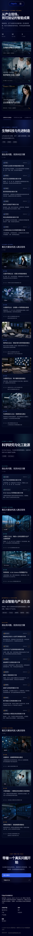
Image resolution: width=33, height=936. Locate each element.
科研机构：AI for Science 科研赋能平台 (15, 572)
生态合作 (20, 912)
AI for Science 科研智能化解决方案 (14, 581)
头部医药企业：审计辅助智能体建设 (14, 378)
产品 (3, 912)
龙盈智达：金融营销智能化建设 (13, 757)
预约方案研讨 (16, 875)
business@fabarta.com (14, 932)
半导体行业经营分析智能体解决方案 (14, 282)
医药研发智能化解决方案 (12, 318)
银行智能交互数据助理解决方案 (13, 833)
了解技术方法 (16, 880)
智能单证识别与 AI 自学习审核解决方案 (15, 353)
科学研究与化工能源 (18, 117)
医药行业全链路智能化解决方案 (13, 316)
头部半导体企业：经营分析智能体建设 (15, 274)
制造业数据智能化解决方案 (13, 423)
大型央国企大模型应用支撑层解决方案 (15, 800)
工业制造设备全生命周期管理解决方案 (15, 424)
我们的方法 (4, 910)
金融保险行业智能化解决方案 (13, 835)
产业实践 (4, 914)
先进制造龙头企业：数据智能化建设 (14, 414)
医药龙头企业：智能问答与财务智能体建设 (16, 343)
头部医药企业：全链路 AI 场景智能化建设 (16, 307)
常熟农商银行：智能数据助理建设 (13, 825)
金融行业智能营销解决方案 (13, 766)
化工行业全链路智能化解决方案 (13, 547)
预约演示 (4, 921)
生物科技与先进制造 (7, 117)
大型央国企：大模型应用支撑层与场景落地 (16, 791)
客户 (19, 910)
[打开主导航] (20, 3)
